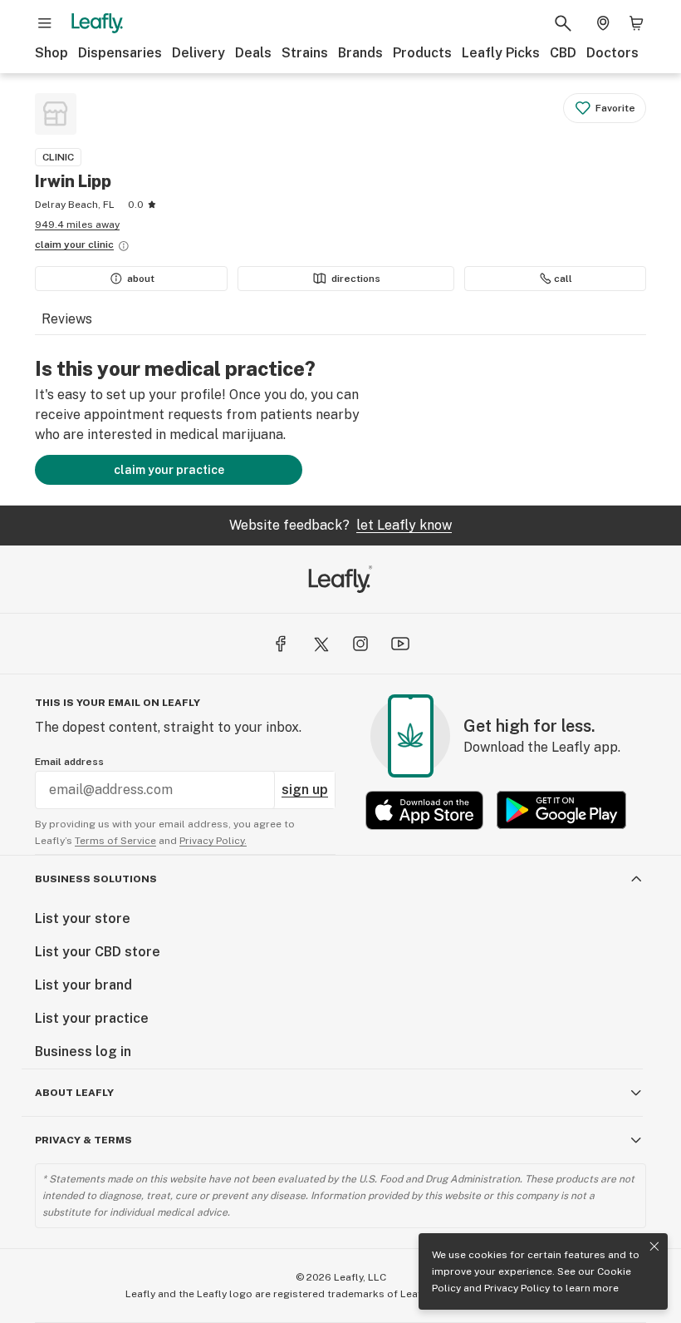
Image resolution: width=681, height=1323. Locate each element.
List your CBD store (97, 952)
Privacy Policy (517, 1288)
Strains (305, 53)
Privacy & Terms (83, 1140)
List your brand (83, 985)
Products (422, 53)
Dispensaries (120, 53)
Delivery (198, 53)
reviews (67, 319)
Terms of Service (115, 841)
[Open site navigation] (45, 23)
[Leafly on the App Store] (424, 810)
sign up (305, 789)
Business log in (83, 1051)
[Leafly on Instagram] (360, 644)
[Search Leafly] (563, 23)
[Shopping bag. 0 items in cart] (636, 23)
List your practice (92, 1018)
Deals (253, 53)
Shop (51, 53)
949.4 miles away (77, 224)
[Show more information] (123, 246)
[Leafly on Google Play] (561, 810)
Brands (360, 53)
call (563, 278)
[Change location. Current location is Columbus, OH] (603, 23)
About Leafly (74, 1092)
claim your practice (169, 469)
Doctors (612, 53)
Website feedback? (340, 525)
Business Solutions (96, 879)
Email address (69, 762)
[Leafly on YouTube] (400, 644)
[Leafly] (97, 23)
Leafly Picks (501, 53)
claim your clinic (74, 244)
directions (355, 278)
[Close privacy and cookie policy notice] (654, 1246)
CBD (563, 53)
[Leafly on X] (320, 644)
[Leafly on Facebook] (281, 643)
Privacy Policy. (213, 841)
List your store (82, 918)
